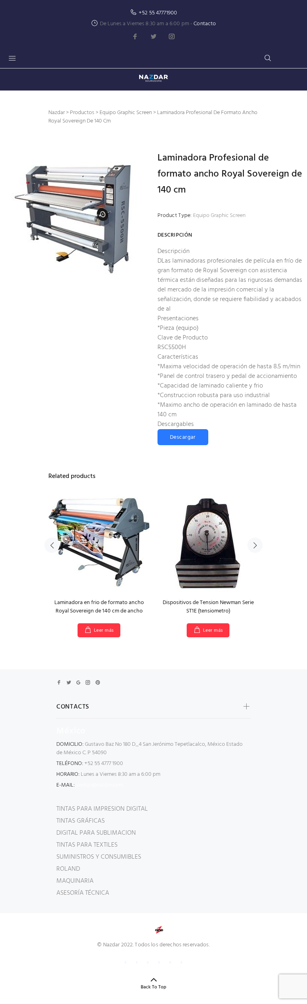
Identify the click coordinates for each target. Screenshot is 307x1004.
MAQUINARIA (75, 881)
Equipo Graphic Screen (219, 215)
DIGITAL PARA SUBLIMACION (96, 833)
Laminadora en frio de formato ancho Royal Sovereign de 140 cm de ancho (99, 607)
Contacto (204, 23)
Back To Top (153, 987)
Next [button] (255, 545)
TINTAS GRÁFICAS (80, 821)
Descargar (183, 437)
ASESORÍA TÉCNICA (82, 893)
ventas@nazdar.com (99, 785)
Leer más (104, 630)
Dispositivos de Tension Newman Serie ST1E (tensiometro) (208, 607)
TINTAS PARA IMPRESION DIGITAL (102, 809)
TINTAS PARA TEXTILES (87, 845)
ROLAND (68, 869)
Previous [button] (52, 545)
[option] (99, 557)
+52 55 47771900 (158, 13)
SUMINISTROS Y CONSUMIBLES (98, 857)
